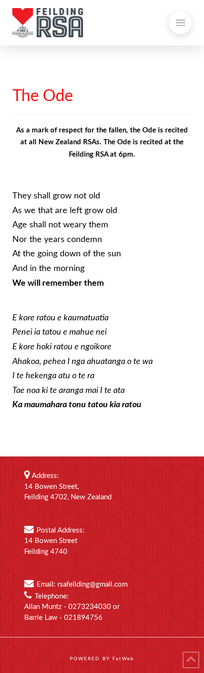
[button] (180, 22)
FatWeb (123, 658)
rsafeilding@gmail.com (92, 584)
